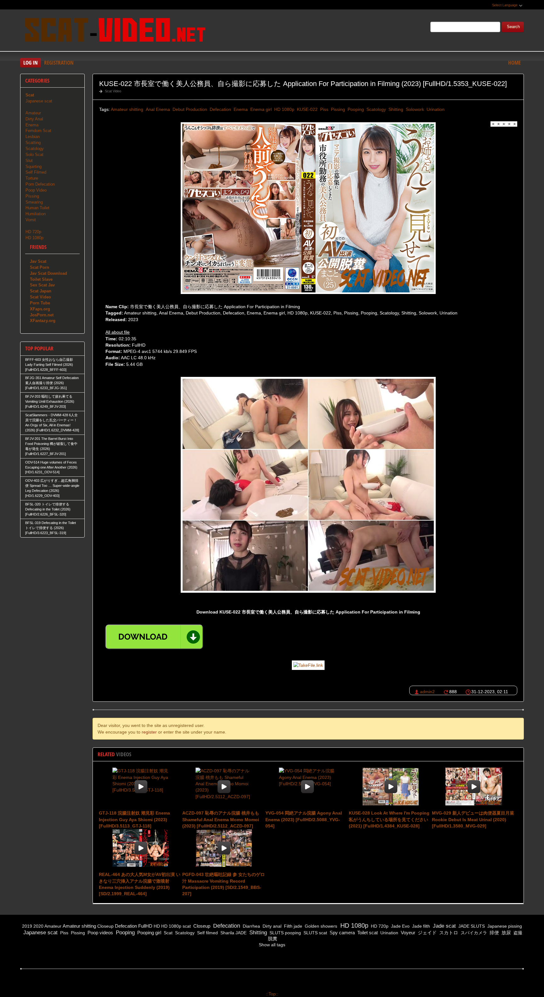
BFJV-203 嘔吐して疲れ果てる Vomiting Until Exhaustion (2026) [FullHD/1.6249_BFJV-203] (49, 401)
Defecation (219, 109)
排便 (493, 932)
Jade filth (420, 926)
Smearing (34, 202)
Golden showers (320, 926)
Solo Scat (34, 154)
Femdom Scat (38, 130)
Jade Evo (400, 926)
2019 (27, 926)
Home (514, 62)
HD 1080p (283, 109)
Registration (59, 62)
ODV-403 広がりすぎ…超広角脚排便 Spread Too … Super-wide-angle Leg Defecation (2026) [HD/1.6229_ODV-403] (52, 488)
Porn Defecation (40, 184)
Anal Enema (157, 109)
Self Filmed (36, 172)
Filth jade (292, 926)
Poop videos (99, 932)
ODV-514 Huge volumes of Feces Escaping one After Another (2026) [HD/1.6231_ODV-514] (51, 467)
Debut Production (189, 109)
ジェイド (426, 932)
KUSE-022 (307, 109)
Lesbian (33, 136)
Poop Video (36, 190)
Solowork (414, 109)
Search (513, 27)
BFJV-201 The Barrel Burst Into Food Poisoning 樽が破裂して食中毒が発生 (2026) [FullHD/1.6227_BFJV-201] (51, 446)
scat (187, 926)
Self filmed (207, 932)
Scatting (33, 142)
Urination (435, 109)
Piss (323, 109)
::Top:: (272, 993)
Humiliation (36, 213)
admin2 (427, 691)
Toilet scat (367, 932)
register (149, 732)
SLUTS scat (314, 932)
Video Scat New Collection (114, 31)
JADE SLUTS (471, 926)
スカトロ (448, 932)
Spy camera (341, 932)
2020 (38, 926)
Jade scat (443, 926)
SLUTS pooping (284, 932)
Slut (29, 160)
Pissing (337, 109)
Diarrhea (250, 926)
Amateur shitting (127, 109)
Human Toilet (37, 207)
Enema (240, 109)
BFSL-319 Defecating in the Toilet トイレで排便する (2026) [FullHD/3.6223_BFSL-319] (50, 528)
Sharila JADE (232, 932)
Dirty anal (271, 926)
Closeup (105, 926)
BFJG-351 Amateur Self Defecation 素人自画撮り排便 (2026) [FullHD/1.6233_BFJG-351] (52, 383)
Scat (167, 932)
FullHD (145, 926)
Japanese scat (39, 101)
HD (157, 926)
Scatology (375, 109)
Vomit (31, 219)
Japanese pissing (504, 926)
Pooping (355, 109)
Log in (30, 62)
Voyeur (407, 932)
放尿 (505, 932)
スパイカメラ (473, 932)
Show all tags (272, 944)
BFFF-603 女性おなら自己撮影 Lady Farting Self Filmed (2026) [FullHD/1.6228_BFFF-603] (49, 365)
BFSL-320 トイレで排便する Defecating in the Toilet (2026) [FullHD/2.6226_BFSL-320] (48, 509)
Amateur (33, 113)
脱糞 (272, 938)
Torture (32, 178)
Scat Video (113, 91)
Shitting (395, 109)
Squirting (34, 166)
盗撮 (517, 932)
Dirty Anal (34, 119)
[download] (154, 637)
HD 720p (33, 231)
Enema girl (260, 109)
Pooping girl (148, 932)
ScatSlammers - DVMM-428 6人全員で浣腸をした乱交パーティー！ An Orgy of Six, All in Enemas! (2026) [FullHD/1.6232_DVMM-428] (52, 422)
